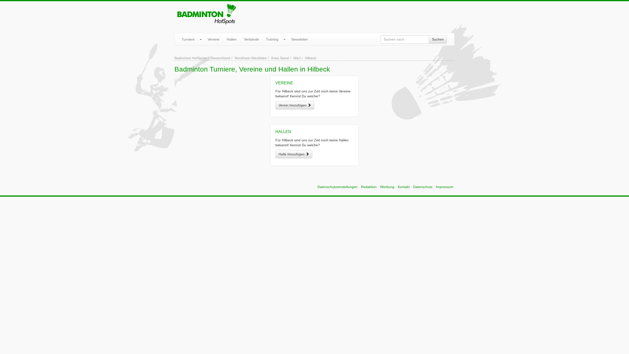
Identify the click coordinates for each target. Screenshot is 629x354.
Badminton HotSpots (190, 58)
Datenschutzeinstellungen (337, 187)
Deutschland (220, 58)
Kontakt (404, 187)
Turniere (188, 39)
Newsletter (299, 39)
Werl (296, 58)
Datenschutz (422, 187)
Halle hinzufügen (292, 154)
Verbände (251, 39)
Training (272, 39)
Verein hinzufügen (293, 105)
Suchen (438, 39)
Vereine (213, 39)
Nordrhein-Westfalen (251, 58)
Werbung (387, 187)
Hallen (232, 39)
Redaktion (369, 187)
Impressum (444, 187)
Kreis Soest (280, 58)
